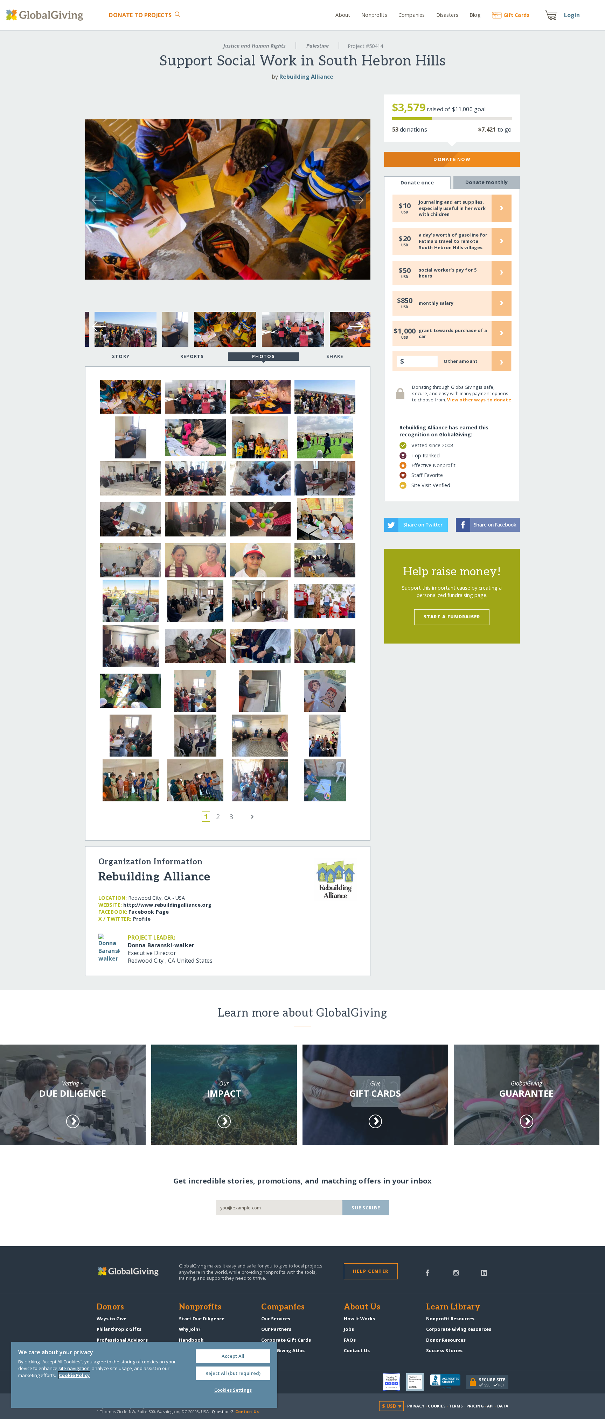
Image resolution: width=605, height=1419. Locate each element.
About (342, 15)
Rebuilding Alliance (306, 76)
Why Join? (190, 1329)
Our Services (275, 1318)
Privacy (416, 1406)
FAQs (350, 1340)
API (490, 1406)
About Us (362, 1307)
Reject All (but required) (233, 1373)
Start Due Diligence (201, 1318)
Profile (142, 918)
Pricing (475, 1406)
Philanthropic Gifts (119, 1329)
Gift (516, 15)
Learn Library (453, 1307)
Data (502, 1406)
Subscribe (366, 1207)
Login (572, 15)
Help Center (370, 1271)
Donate (140, 15)
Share (334, 356)
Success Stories (444, 1350)
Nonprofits (374, 15)
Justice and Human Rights (254, 45)
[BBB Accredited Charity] (448, 1382)
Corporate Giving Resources (458, 1329)
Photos (263, 356)
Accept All (233, 1356)
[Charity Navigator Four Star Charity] (394, 1382)
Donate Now (451, 159)
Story (121, 356)
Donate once (417, 182)
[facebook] (427, 1272)
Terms (456, 1406)
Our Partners (276, 1329)
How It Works (359, 1318)
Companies (411, 15)
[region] (144, 1375)
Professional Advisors (122, 1340)
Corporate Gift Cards (286, 1340)
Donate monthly (486, 182)
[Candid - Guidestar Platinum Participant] (418, 1382)
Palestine (317, 45)
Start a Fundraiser (452, 616)
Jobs (349, 1329)
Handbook (191, 1340)
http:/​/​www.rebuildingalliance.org (167, 904)
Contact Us (357, 1350)
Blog (475, 15)
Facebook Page (148, 911)
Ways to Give (111, 1318)
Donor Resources (446, 1340)
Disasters (447, 15)
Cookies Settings (233, 1390)
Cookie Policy (74, 1375)
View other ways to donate (479, 399)
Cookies (437, 1406)
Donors (110, 1307)
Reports (192, 356)
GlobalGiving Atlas (283, 1350)
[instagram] (456, 1272)
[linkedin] (484, 1272)
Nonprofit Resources (450, 1318)
